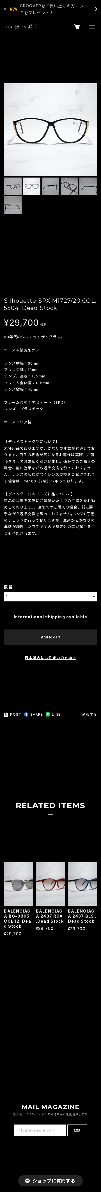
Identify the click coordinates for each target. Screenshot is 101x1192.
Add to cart (50, 637)
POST (15, 714)
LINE (56, 714)
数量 (8, 586)
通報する (89, 714)
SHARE (36, 714)
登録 (77, 1130)
